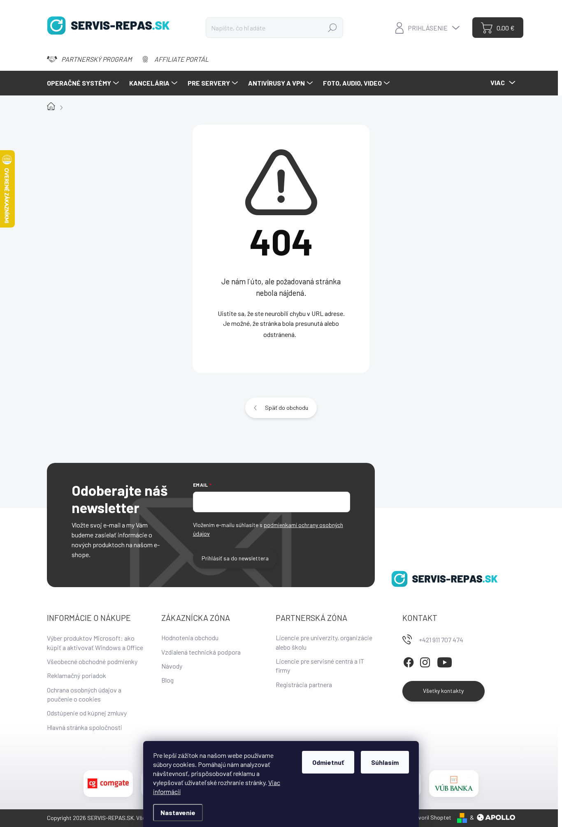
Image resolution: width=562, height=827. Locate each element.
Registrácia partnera (304, 684)
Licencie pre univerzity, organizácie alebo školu (324, 642)
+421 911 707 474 (441, 639)
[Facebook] (408, 661)
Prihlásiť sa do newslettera (235, 558)
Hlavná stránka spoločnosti (84, 727)
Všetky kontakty (443, 690)
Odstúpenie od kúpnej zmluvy (87, 713)
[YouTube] (444, 661)
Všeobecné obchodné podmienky (92, 661)
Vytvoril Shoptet (430, 817)
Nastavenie (177, 812)
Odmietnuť (328, 762)
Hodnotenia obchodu (189, 637)
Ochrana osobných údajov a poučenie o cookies (84, 694)
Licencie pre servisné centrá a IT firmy (320, 665)
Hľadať (332, 27)
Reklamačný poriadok (76, 675)
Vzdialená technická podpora (201, 652)
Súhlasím (385, 762)
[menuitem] (84, 83)
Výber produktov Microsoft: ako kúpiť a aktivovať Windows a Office (95, 642)
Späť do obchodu (286, 407)
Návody (171, 666)
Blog (167, 680)
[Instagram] (425, 661)
